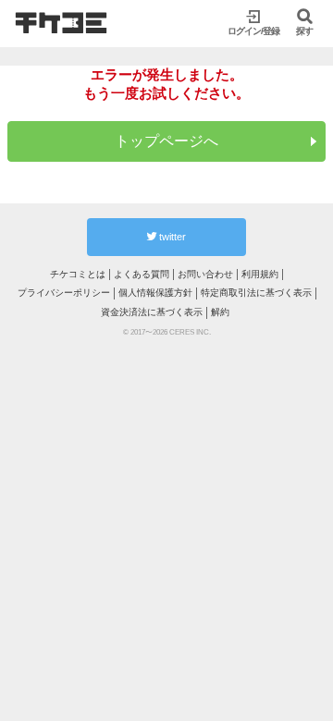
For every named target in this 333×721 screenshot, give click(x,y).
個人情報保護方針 (155, 292)
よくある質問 (141, 274)
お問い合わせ (205, 274)
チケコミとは (77, 274)
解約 (220, 312)
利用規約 (259, 274)
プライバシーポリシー (64, 292)
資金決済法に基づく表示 (152, 312)
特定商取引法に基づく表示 (256, 292)
